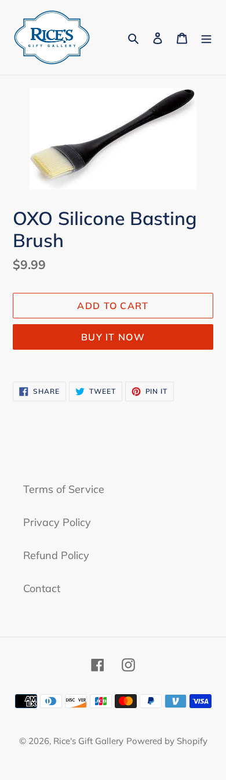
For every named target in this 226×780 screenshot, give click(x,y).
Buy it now (113, 337)
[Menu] (206, 37)
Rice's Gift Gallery (88, 740)
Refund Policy (56, 555)
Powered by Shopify (166, 740)
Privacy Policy (57, 522)
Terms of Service (63, 489)
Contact (41, 588)
